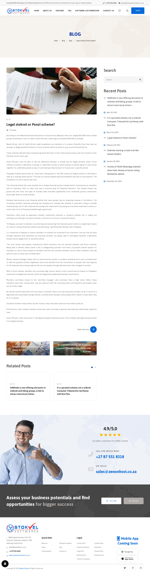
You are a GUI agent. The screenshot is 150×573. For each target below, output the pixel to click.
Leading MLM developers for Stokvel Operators (23, 3)
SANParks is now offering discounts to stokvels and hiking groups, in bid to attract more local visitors (125, 102)
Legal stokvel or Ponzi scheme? (121, 138)
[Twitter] (125, 568)
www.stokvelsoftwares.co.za (19, 555)
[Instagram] (141, 568)
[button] (92, 367)
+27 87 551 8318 (14, 551)
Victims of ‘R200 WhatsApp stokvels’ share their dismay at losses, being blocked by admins (124, 170)
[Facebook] (133, 568)
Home (56, 41)
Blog (63, 41)
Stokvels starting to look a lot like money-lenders (123, 152)
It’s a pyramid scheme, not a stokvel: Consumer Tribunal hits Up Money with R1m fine (125, 122)
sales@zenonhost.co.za (17, 547)
